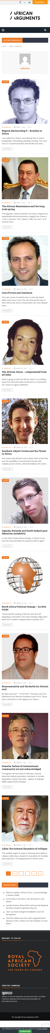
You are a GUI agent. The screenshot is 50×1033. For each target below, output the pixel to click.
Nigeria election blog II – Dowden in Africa (22, 132)
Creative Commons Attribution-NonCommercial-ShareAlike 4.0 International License (24, 998)
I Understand (25, 1031)
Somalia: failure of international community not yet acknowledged (21, 767)
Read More (7, 149)
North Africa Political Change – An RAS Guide (24, 608)
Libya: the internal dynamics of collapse (24, 848)
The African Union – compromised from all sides (24, 373)
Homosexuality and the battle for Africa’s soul (25, 688)
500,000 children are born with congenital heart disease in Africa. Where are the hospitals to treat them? (27, 921)
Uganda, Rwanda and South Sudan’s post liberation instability (24, 532)
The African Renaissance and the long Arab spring (23, 207)
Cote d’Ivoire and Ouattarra (17, 292)
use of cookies (42, 1029)
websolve (25, 68)
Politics (5, 82)
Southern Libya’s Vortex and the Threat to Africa (24, 452)
